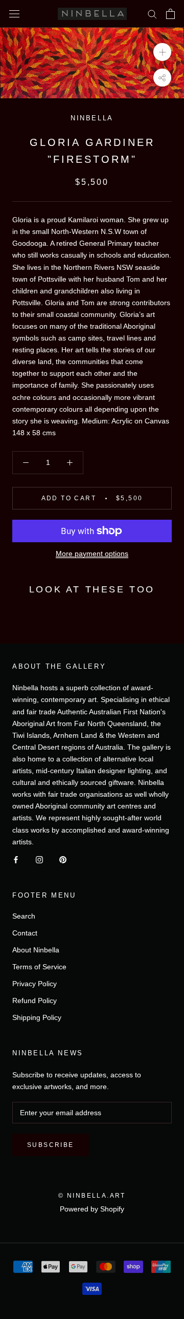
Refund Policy (34, 1000)
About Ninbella (35, 950)
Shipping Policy (36, 1017)
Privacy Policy (34, 984)
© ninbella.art (92, 1195)
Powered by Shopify (92, 1209)
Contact (24, 933)
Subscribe (50, 1144)
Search (23, 916)
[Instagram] (39, 859)
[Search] (152, 13)
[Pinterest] (62, 859)
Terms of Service (39, 967)
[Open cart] (170, 14)
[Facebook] (15, 859)
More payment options (92, 553)
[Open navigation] (14, 13)
